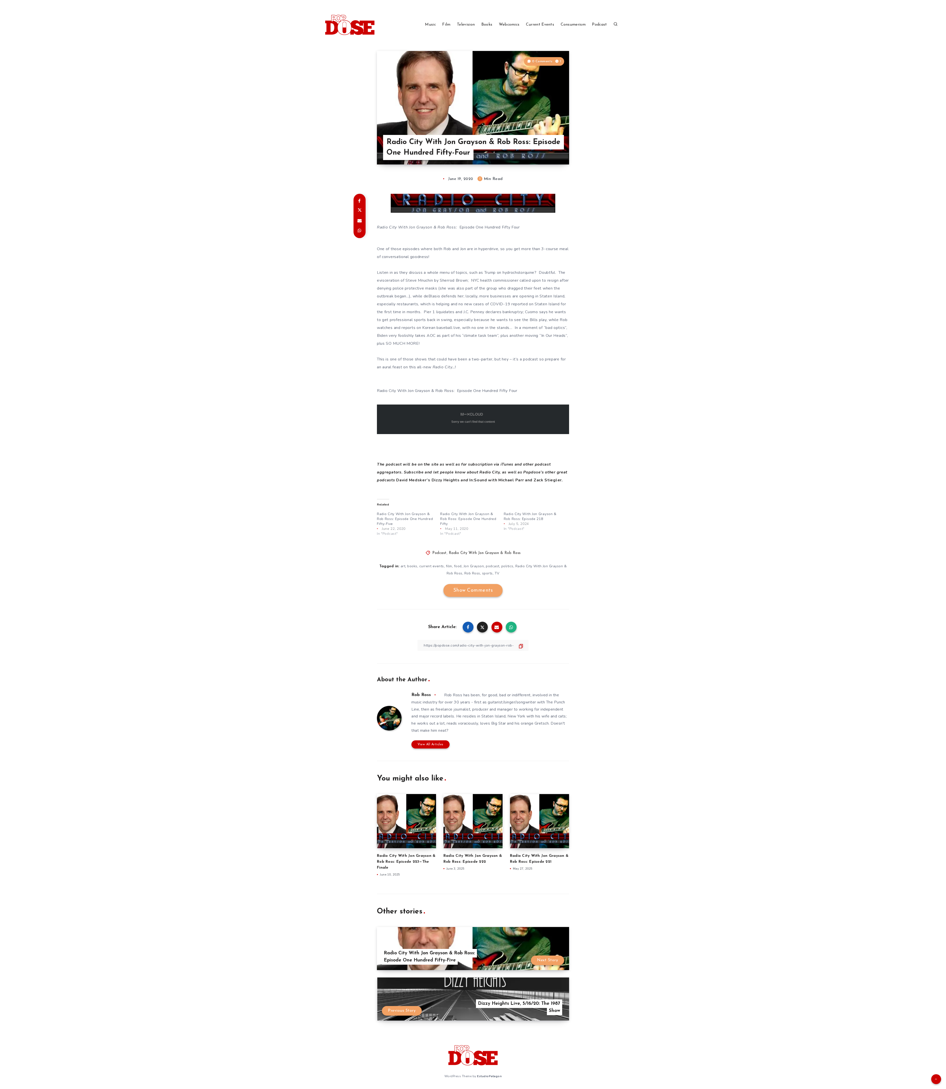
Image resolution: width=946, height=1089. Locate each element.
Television (466, 25)
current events (431, 566)
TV (497, 573)
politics (507, 566)
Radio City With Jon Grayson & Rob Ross (485, 553)
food (458, 566)
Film (446, 25)
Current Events (540, 25)
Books (486, 25)
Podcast (599, 25)
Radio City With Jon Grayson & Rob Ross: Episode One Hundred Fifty (468, 519)
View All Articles (430, 744)
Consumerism (573, 25)
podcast (492, 566)
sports (487, 573)
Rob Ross (472, 573)
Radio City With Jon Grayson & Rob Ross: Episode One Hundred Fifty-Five (405, 519)
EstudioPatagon (489, 1076)
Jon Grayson (474, 566)
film (449, 566)
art (403, 566)
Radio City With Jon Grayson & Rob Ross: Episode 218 (530, 516)
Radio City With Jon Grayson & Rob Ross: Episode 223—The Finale (406, 862)
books (412, 566)
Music (430, 25)
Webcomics (509, 25)
